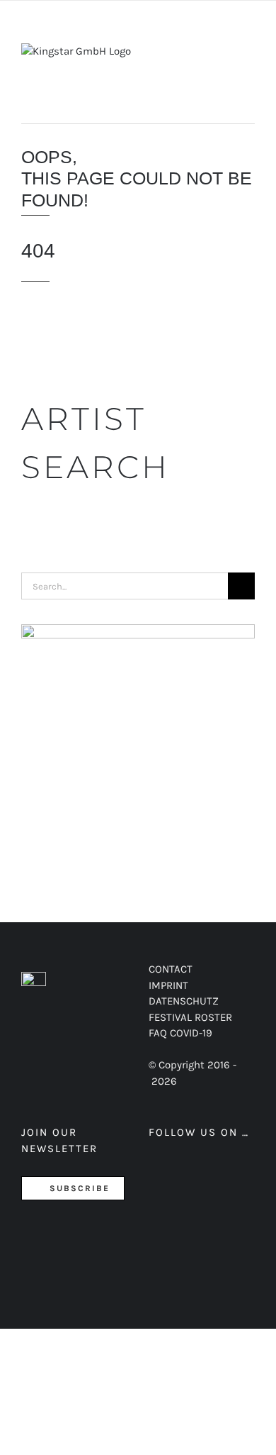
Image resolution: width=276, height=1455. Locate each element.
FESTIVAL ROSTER (190, 1017)
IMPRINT (168, 985)
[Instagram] (203, 1169)
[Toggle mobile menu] (249, 57)
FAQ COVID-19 (180, 1033)
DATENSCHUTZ (184, 1001)
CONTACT (170, 969)
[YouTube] (227, 1169)
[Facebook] (155, 1169)
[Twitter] (179, 1169)
